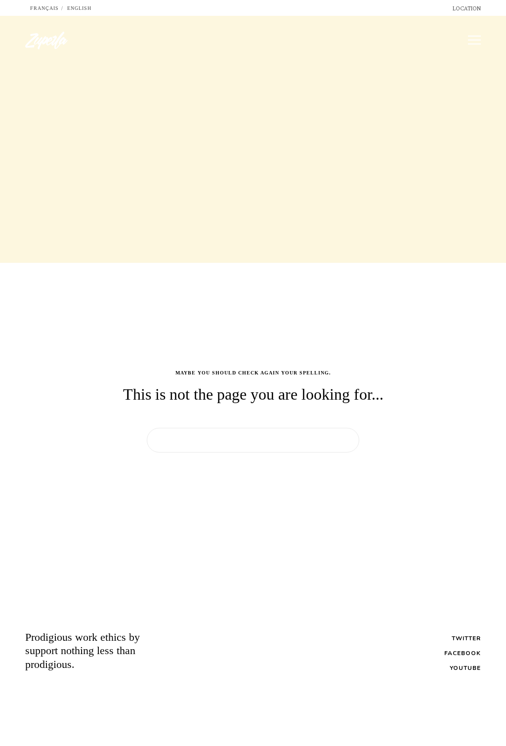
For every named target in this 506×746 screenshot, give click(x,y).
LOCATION (467, 8)
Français (44, 8)
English (79, 8)
